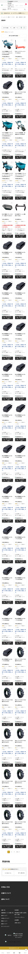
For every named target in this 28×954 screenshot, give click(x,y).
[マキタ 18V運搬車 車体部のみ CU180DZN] (20, 140)
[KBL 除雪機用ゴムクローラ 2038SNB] (7, 300)
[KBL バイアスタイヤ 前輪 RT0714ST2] (7, 707)
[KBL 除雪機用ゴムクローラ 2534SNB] (20, 463)
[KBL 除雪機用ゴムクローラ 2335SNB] (20, 340)
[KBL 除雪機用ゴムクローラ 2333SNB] (20, 300)
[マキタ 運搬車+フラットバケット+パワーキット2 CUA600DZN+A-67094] (7, 140)
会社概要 (17, 920)
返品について (4, 923)
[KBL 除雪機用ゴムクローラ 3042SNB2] (20, 625)
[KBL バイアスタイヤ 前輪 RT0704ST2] (20, 747)
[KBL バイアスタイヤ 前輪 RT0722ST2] (20, 666)
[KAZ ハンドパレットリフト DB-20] (20, 58)
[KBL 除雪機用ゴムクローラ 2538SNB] (20, 503)
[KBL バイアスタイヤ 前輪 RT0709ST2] (20, 829)
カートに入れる (8, 75)
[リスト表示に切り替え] (24, 27)
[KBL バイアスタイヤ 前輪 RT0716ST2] (7, 747)
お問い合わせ (18, 923)
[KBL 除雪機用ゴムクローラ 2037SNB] (20, 259)
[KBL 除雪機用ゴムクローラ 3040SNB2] (7, 625)
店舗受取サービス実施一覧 (7, 912)
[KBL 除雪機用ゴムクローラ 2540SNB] (7, 544)
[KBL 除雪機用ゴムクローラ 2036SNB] (7, 259)
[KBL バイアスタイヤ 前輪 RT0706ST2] (7, 788)
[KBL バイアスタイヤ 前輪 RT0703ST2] (20, 707)
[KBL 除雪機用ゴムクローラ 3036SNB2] (7, 585)
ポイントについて (5, 926)
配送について (4, 921)
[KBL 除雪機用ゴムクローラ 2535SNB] (7, 503)
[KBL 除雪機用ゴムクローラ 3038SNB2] (20, 585)
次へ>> (18, 851)
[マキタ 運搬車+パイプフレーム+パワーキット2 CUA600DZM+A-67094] (7, 180)
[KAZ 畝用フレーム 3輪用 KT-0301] (20, 219)
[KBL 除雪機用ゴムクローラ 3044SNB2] (7, 666)
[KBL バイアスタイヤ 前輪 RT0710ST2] (20, 99)
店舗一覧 (3, 910)
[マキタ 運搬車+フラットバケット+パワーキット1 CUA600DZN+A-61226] (20, 180)
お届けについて (6, 893)
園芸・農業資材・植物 (20, 17)
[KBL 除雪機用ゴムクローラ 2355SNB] (7, 463)
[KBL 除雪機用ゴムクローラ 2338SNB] (7, 422)
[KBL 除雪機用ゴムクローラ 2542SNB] (20, 544)
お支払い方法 (5, 887)
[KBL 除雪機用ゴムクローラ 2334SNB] (7, 340)
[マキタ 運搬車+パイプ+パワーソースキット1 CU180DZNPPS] (7, 58)
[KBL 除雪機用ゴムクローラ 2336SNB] (7, 381)
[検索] (24, 9)
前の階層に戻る (8, 873)
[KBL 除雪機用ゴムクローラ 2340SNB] (20, 422)
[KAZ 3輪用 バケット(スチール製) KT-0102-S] (7, 219)
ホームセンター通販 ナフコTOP (8, 17)
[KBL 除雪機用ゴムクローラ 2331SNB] (7, 99)
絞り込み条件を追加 (13, 35)
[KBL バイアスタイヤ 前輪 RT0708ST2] (7, 829)
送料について (5, 899)
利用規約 (17, 910)
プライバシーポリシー (20, 917)
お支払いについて (5, 918)
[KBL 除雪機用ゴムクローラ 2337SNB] (20, 381)
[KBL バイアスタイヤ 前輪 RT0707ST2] (20, 788)
